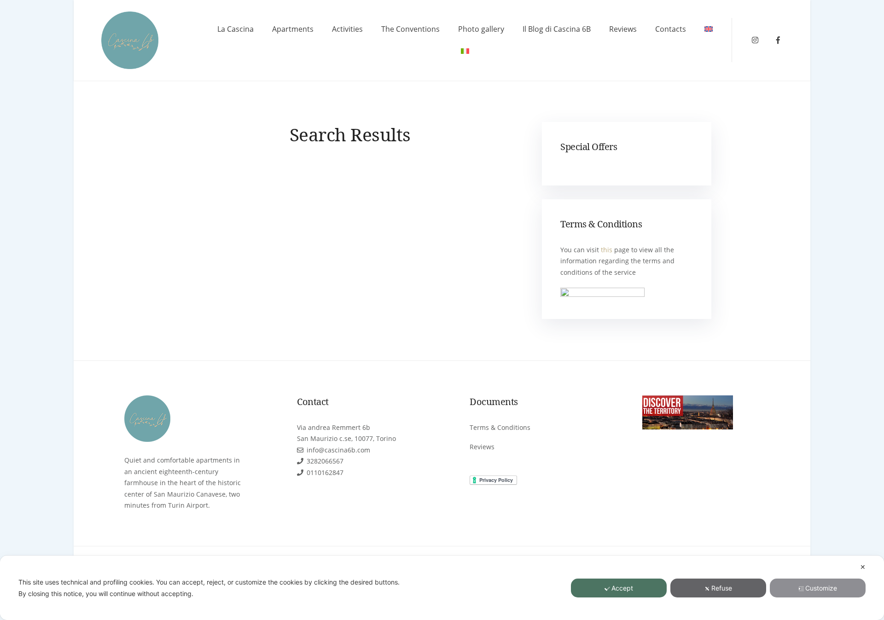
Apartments (293, 29)
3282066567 (325, 461)
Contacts (670, 29)
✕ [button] (863, 567)
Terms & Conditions (500, 427)
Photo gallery (481, 29)
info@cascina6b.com (338, 450)
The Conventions (410, 29)
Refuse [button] (721, 588)
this (606, 249)
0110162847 (325, 472)
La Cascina (235, 29)
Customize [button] (821, 588)
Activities (347, 29)
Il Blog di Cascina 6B (557, 29)
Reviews (623, 29)
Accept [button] (622, 588)
